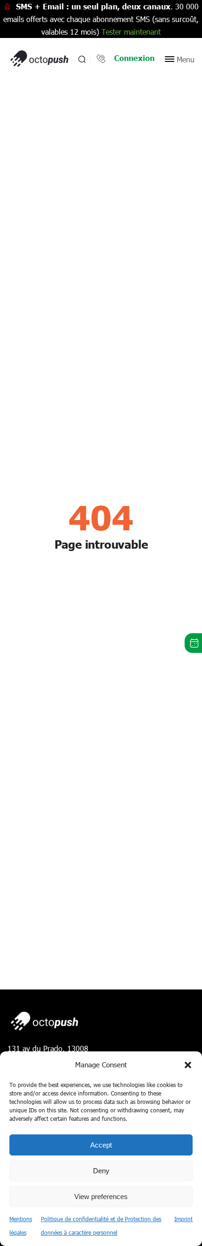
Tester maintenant (131, 31)
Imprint (183, 1219)
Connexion (134, 57)
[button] (188, 1065)
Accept (101, 1145)
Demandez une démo (193, 643)
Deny (101, 1171)
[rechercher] (81, 59)
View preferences (101, 1197)
